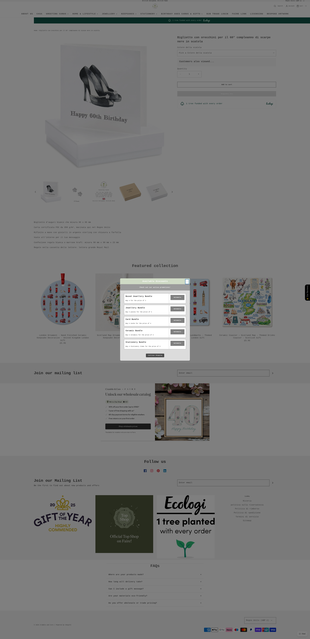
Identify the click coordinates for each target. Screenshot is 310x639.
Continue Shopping (155, 355)
